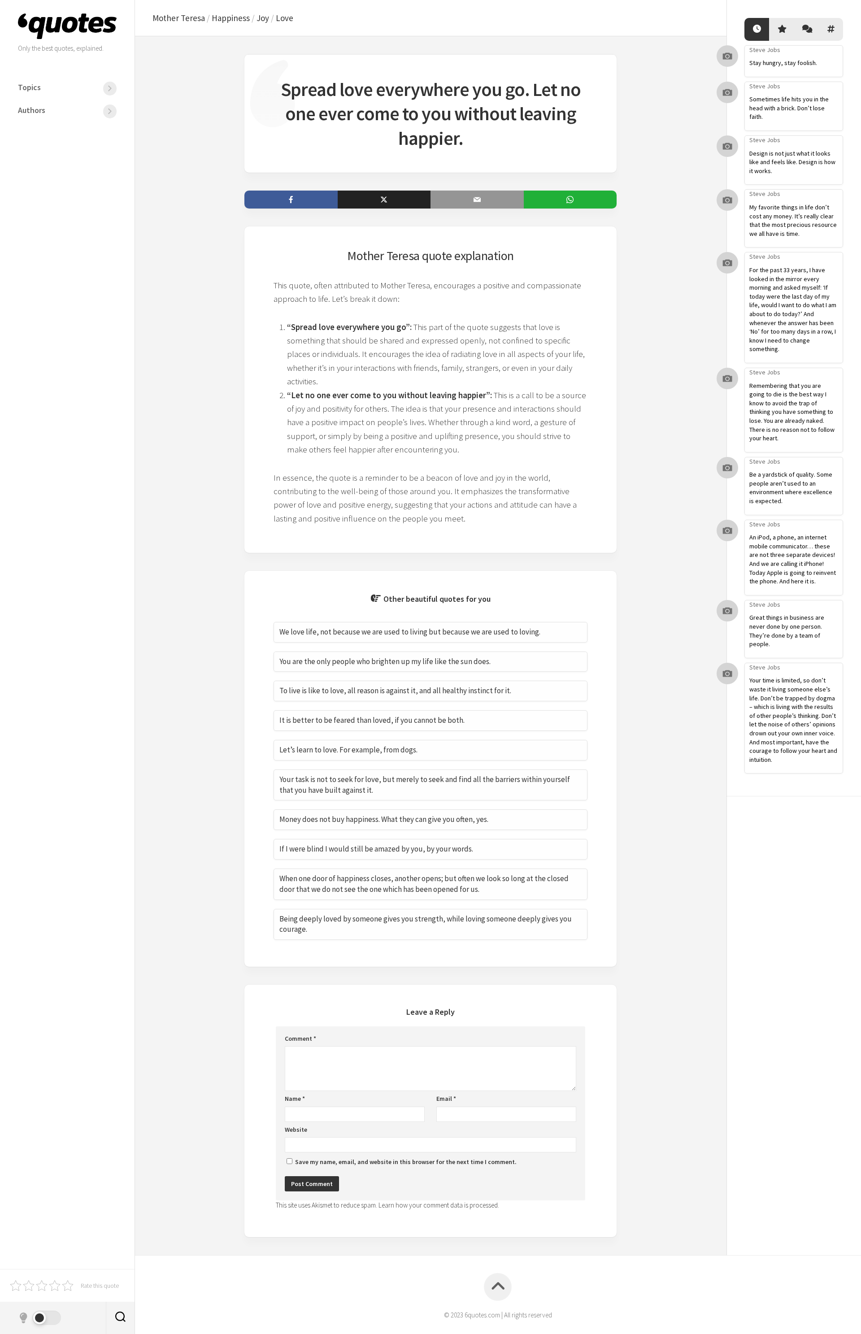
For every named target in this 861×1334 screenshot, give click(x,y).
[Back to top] (498, 1287)
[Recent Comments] (806, 29)
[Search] (120, 1318)
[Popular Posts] (781, 29)
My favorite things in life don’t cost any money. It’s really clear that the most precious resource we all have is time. (793, 220)
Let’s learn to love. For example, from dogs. (348, 750)
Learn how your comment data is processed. (438, 1205)
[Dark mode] (39, 1318)
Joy (263, 18)
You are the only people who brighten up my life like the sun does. (385, 661)
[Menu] (110, 89)
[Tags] (830, 29)
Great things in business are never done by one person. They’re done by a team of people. (786, 630)
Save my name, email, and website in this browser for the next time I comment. (406, 1162)
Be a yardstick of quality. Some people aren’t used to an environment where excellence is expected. (790, 487)
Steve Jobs (764, 50)
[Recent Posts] (756, 29)
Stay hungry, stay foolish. (783, 63)
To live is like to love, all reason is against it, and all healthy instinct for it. (395, 690)
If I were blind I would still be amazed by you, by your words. (376, 849)
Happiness (231, 18)
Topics (29, 87)
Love (284, 18)
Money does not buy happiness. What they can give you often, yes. (383, 819)
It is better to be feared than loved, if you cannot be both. (372, 720)
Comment (300, 1038)
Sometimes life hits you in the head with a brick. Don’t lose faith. (789, 108)
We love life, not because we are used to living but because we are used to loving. (409, 632)
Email (446, 1099)
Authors (31, 110)
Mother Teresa (178, 18)
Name (295, 1099)
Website (296, 1129)
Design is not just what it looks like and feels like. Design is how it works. (792, 162)
